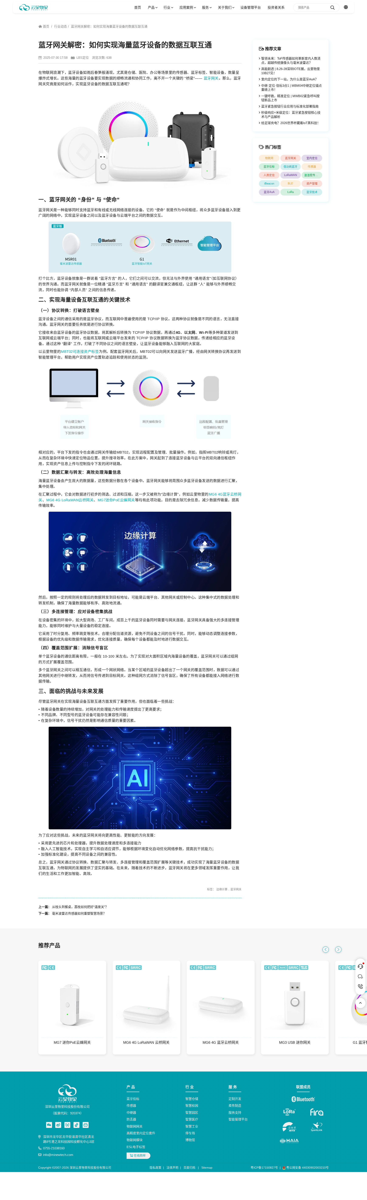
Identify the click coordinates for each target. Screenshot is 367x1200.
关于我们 (225, 7)
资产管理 (312, 183)
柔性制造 (235, 1105)
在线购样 (139, 1155)
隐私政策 (155, 1167)
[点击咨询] (360, 966)
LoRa (290, 192)
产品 (151, 7)
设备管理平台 (250, 7)
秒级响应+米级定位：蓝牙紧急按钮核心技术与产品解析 (290, 115)
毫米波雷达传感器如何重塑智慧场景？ (79, 913)
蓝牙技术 (312, 192)
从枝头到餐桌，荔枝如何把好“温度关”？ (80, 907)
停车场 (190, 1133)
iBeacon (269, 183)
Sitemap (206, 1167)
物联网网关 (135, 1126)
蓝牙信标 (269, 166)
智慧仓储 (191, 1099)
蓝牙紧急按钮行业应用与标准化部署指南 (290, 106)
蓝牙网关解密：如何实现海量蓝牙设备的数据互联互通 (109, 26)
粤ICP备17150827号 (264, 1167)
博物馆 (190, 1140)
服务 (206, 7)
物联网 (269, 158)
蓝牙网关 (211, 78)
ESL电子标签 (136, 1147)
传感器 (312, 166)
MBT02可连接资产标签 (80, 351)
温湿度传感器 (312, 175)
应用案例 (186, 7)
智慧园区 (191, 1112)
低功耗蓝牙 (290, 166)
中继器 (131, 1112)
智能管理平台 (238, 1119)
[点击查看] (58, 1125)
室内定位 (312, 158)
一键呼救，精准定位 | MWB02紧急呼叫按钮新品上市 (290, 98)
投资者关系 (276, 7)
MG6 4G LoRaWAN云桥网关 (69, 500)
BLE (290, 183)
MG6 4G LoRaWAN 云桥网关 (146, 1042)
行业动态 (60, 26)
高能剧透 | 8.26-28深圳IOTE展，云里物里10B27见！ (290, 71)
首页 (137, 7)
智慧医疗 (191, 1119)
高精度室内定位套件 (141, 1133)
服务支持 (235, 1112)
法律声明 (172, 1167)
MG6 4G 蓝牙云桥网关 (221, 1042)
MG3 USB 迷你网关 (295, 1042)
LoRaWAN (290, 175)
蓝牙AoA (269, 192)
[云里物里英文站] (346, 7)
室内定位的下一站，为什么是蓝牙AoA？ (289, 79)
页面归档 (189, 1167)
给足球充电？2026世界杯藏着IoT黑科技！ (290, 123)
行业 (167, 7)
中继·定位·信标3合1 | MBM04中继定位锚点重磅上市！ (291, 88)
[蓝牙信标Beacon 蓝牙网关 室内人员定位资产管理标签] (33, 7)
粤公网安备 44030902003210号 (307, 1167)
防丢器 (131, 1119)
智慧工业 (191, 1126)
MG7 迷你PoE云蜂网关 (72, 1042)
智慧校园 (191, 1105)
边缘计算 (221, 889)
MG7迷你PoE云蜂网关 (116, 500)
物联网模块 (135, 1140)
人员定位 (269, 175)
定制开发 (235, 1099)
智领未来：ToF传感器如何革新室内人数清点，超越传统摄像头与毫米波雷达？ (290, 60)
